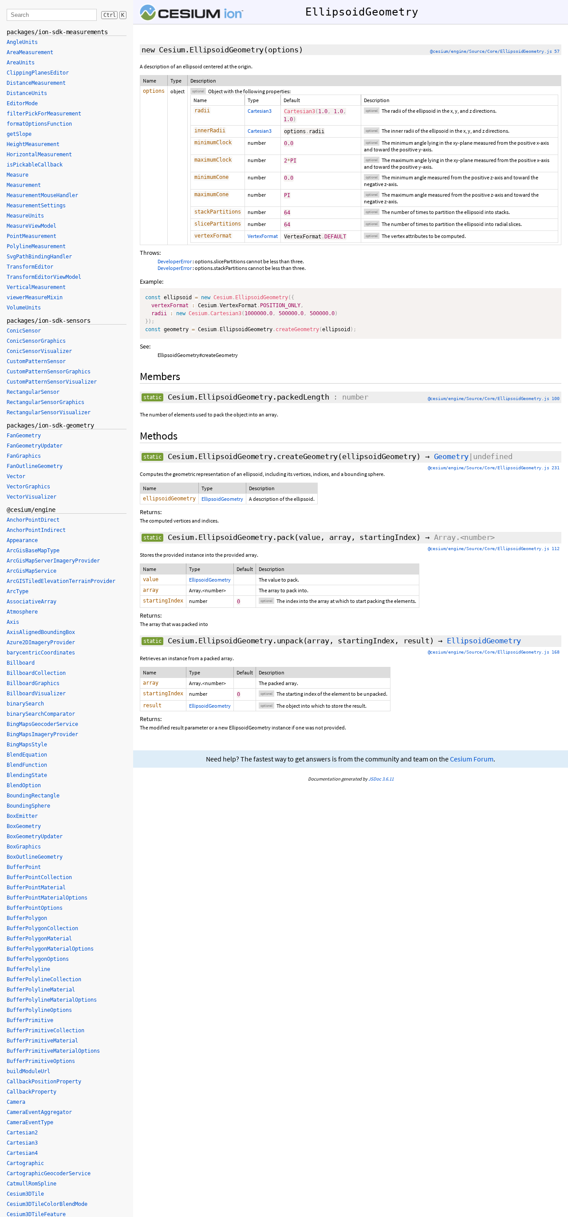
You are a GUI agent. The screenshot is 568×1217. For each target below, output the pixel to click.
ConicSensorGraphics (36, 341)
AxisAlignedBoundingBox (41, 632)
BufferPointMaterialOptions (47, 898)
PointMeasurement (31, 236)
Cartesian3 (260, 110)
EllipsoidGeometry (222, 499)
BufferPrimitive (30, 1020)
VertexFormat (263, 236)
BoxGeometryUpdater (35, 836)
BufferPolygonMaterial (39, 939)
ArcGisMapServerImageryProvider (53, 561)
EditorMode (22, 103)
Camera (16, 1102)
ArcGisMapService (31, 571)
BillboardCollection (36, 673)
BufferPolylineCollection (44, 979)
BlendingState (27, 775)
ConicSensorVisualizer (39, 351)
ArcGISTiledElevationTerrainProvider (61, 581)
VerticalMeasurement (36, 287)
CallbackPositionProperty (44, 1081)
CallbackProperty (31, 1092)
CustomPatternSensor (36, 361)
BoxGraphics (24, 847)
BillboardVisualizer (36, 693)
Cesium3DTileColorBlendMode (47, 1204)
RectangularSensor (33, 392)
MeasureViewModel (31, 226)
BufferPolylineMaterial (41, 990)
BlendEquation (27, 755)
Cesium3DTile (25, 1194)
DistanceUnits (27, 93)
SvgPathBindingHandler (39, 257)
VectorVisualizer (31, 497)
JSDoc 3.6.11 (381, 779)
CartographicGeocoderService (49, 1173)
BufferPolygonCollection (42, 928)
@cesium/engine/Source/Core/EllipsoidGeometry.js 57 (495, 51)
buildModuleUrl (28, 1071)
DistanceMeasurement (36, 83)
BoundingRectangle (33, 796)
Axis (13, 622)
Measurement (24, 185)
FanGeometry (24, 435)
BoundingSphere (28, 806)
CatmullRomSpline (31, 1184)
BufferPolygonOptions (38, 959)
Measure (17, 175)
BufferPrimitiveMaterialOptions (53, 1051)
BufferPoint (24, 867)
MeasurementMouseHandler (42, 195)
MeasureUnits (25, 216)
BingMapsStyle (27, 744)
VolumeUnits (24, 308)
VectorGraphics (28, 487)
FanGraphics (24, 456)
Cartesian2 (22, 1133)
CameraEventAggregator (39, 1112)
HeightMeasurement (33, 144)
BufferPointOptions (35, 908)
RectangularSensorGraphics (45, 402)
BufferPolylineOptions (39, 1010)
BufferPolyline (28, 969)
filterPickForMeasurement (44, 114)
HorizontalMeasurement (39, 154)
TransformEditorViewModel (44, 277)
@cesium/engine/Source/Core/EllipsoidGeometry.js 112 (494, 548)
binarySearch (25, 704)
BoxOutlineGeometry (35, 857)
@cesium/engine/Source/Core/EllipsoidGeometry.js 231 (494, 467)
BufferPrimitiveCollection (45, 1030)
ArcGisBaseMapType (33, 550)
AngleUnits (22, 42)
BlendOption (24, 785)
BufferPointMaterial (36, 887)
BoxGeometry (24, 826)
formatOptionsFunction (39, 124)
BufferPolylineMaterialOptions (52, 1000)
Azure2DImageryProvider (41, 642)
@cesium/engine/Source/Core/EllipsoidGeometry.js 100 (494, 398)
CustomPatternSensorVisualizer (52, 382)
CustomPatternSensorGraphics (49, 372)
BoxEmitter (22, 816)
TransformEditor (30, 267)
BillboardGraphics (33, 683)
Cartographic (25, 1163)
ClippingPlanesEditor (38, 73)
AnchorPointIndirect (36, 530)
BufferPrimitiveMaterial (42, 1041)
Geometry (451, 456)
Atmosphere (22, 612)
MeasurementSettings (36, 205)
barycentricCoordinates (41, 653)
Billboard (21, 663)
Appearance (22, 540)
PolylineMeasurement (36, 246)
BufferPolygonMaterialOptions (50, 949)
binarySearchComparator (41, 714)
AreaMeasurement (30, 52)
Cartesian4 (22, 1153)
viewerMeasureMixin (35, 297)
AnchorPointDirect (33, 520)
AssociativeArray (31, 602)
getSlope (19, 134)
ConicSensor (24, 331)
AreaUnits (21, 62)
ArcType (17, 591)
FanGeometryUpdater (35, 446)
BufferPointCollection (39, 877)
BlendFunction (27, 765)
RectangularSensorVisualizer (49, 412)
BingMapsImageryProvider (42, 734)
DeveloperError (175, 261)
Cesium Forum (471, 759)
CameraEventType (30, 1122)
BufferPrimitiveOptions (41, 1061)
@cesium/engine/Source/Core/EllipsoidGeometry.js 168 (494, 652)
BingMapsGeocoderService (42, 724)
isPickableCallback (35, 165)
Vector (16, 476)
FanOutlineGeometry (35, 466)
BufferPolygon (27, 918)
